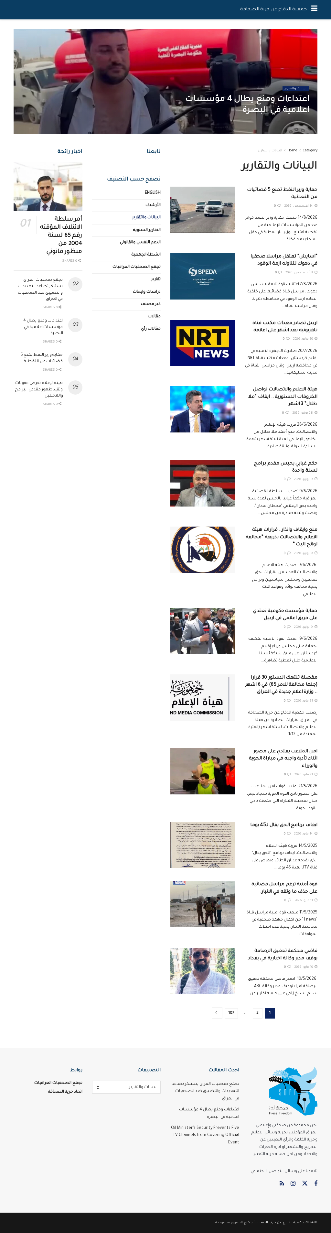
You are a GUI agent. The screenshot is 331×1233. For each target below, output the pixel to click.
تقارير (156, 279)
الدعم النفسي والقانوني (140, 242)
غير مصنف (151, 304)
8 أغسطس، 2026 (299, 273)
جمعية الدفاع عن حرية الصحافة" (278, 1223)
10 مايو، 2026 (304, 967)
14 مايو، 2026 (304, 834)
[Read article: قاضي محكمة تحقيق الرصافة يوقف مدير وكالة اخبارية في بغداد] (202, 971)
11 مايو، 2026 (304, 900)
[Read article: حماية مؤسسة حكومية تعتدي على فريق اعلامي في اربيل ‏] (202, 631)
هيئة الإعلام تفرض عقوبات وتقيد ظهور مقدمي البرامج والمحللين (39, 389)
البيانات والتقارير (295, 89)
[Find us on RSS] (282, 1184)
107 (231, 1013)
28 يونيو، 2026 (303, 413)
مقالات (154, 316)
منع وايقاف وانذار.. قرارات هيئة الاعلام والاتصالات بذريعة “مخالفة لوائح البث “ (281, 537)
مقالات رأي (151, 329)
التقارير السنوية (147, 230)
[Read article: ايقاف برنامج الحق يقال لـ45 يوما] (202, 845)
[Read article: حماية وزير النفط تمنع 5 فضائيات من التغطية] (202, 210)
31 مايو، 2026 (304, 701)
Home (292, 151)
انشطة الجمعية (146, 255)
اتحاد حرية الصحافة (65, 1092)
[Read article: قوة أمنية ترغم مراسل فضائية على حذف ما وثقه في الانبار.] (202, 904)
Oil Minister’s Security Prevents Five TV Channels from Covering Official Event (205, 1135)
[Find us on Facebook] (315, 1184)
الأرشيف (153, 205)
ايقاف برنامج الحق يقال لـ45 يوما (283, 825)
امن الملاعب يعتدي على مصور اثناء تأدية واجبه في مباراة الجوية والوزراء (283, 759)
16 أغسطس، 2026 (291, 124)
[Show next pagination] (217, 1013)
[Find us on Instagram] (293, 1184)
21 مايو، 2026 (304, 775)
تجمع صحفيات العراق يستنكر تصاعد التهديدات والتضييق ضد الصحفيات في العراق (205, 1091)
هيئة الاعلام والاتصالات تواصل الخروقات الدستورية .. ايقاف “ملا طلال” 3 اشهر (282, 397)
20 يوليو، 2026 (303, 339)
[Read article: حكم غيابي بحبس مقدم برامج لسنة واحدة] (202, 483)
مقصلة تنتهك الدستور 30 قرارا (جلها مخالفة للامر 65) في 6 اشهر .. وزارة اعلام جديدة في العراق (281, 685)
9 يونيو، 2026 (304, 479)
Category (310, 151)
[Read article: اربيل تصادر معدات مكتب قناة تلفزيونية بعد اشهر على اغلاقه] (202, 343)
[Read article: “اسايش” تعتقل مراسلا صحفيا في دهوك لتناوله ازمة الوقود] (202, 276)
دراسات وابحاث (147, 292)
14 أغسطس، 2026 (299, 206)
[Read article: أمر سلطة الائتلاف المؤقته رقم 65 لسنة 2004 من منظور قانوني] (48, 186)
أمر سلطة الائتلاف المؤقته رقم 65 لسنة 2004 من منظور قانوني (61, 235)
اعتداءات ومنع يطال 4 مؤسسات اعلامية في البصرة (43, 327)
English (153, 193)
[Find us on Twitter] (305, 1184)
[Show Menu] (314, 9)
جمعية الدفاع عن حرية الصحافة (273, 9)
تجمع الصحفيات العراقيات (136, 267)
